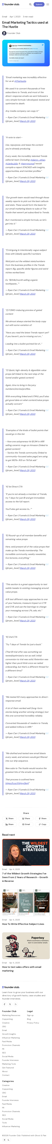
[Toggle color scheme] (6, 1140)
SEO (4, 1115)
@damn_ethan (37, 159)
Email (4, 16)
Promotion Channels (11, 1111)
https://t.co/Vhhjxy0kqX (17, 783)
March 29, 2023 (27, 121)
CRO (4, 1093)
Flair (44, 1135)
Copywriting (7, 1089)
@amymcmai (27, 163)
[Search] (30, 4)
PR (3, 1107)
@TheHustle (20, 81)
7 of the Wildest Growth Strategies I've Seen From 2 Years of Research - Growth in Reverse (25, 877)
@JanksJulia (11, 163)
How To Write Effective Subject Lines (23, 924)
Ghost (37, 1135)
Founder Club (15, 1135)
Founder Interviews (10, 1100)
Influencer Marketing (11, 1126)
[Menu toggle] (48, 4)
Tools (4, 1122)
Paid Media (7, 1104)
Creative (5, 1085)
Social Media (7, 1119)
